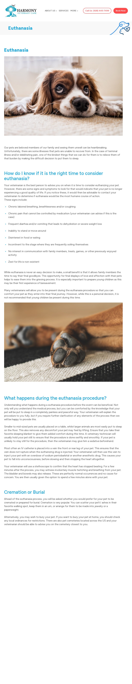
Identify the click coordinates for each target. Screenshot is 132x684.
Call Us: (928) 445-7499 (97, 10)
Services (63, 10)
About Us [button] (50, 10)
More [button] (73, 10)
